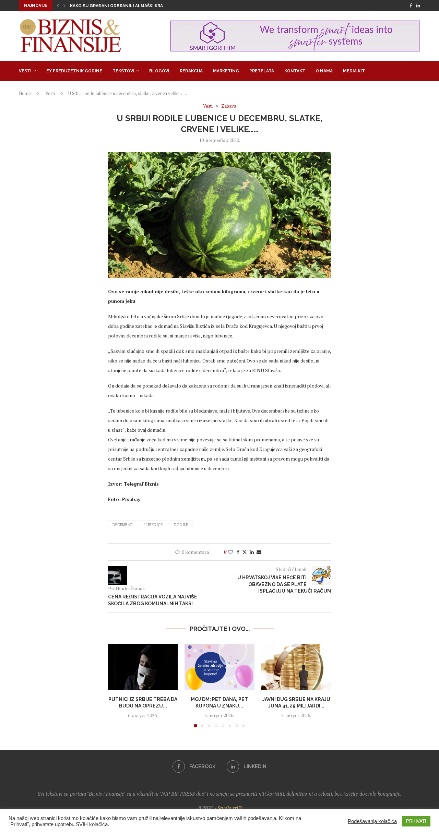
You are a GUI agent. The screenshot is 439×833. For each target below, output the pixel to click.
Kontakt (294, 71)
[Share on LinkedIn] (252, 552)
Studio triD (229, 808)
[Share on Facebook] (238, 552)
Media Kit (354, 71)
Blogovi (159, 71)
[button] (58, 5)
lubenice (153, 524)
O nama (324, 71)
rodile (181, 524)
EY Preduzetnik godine (74, 71)
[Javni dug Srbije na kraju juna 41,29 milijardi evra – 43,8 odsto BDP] (296, 667)
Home (25, 93)
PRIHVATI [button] (416, 821)
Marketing (226, 71)
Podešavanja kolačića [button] (372, 821)
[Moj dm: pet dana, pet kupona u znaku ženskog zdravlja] (219, 667)
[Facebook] (411, 5)
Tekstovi (123, 71)
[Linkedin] (418, 5)
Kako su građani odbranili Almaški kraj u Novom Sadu (134, 5)
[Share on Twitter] (244, 552)
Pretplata (261, 71)
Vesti (25, 71)
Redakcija (191, 71)
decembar (122, 524)
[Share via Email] (259, 552)
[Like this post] (230, 552)
